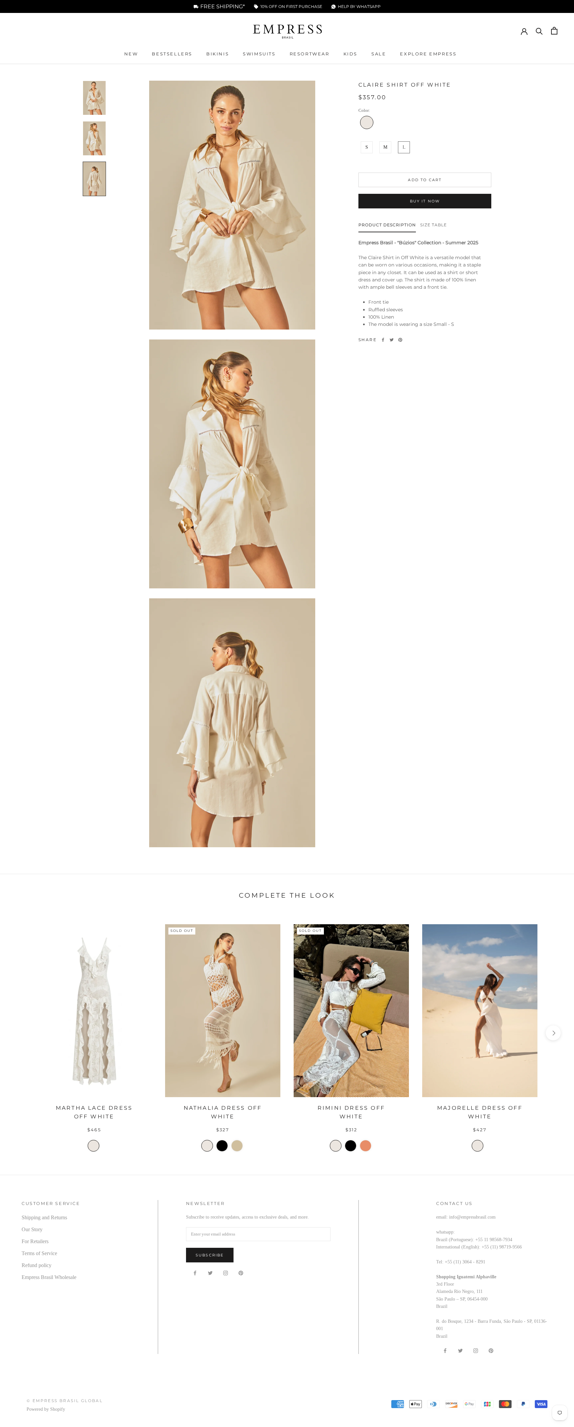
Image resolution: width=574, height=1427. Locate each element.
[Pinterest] (400, 340)
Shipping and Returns (44, 1217)
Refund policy (36, 1265)
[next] (553, 1032)
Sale (378, 53)
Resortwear (310, 53)
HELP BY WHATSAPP (359, 7)
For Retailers (35, 1241)
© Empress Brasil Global (65, 1400)
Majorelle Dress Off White (480, 1112)
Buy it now (425, 201)
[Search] (539, 30)
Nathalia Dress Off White (223, 1112)
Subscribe (210, 1255)
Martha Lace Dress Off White (94, 1112)
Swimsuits (259, 53)
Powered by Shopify (46, 1409)
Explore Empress (428, 53)
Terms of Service (39, 1253)
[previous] (20, 1032)
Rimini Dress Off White (351, 1112)
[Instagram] (225, 1272)
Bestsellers (172, 53)
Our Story (32, 1229)
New (131, 53)
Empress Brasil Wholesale (49, 1277)
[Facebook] (383, 340)
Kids (350, 53)
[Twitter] (392, 340)
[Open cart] (554, 31)
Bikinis (217, 53)
